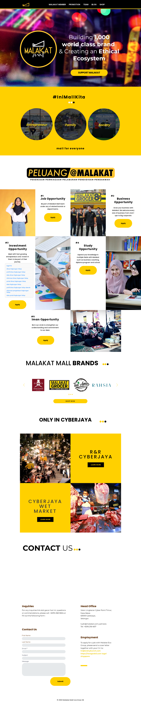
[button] (53, 217)
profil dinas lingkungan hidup (16, 272)
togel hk (9, 266)
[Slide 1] (69, 394)
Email (24, 648)
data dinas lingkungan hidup (16, 275)
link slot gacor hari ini (46, 610)
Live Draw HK (79, 700)
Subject (25, 655)
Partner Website (85, 613)
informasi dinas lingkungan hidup (17, 278)
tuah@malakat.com (89, 624)
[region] (36, 124)
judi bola (102, 624)
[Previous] (24, 385)
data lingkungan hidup (14, 284)
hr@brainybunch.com (91, 651)
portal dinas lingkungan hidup (16, 281)
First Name (26, 635)
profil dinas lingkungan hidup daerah (18, 287)
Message (25, 661)
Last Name (26, 642)
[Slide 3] (72, 394)
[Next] (117, 385)
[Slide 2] (70, 394)
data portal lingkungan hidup (16, 295)
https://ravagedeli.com (91, 654)
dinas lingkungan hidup (14, 269)
